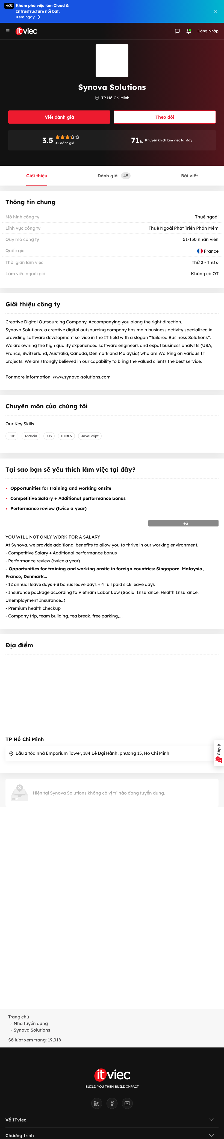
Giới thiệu (36, 175)
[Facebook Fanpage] (114, 1105)
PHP (11, 436)
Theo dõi (164, 117)
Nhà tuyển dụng (31, 1023)
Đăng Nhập (208, 31)
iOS (49, 436)
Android (31, 436)
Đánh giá (113, 175)
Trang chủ (18, 1017)
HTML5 (66, 436)
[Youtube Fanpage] (127, 1105)
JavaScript (90, 436)
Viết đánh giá (59, 117)
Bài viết (189, 175)
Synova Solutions (32, 1030)
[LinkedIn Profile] (99, 1105)
